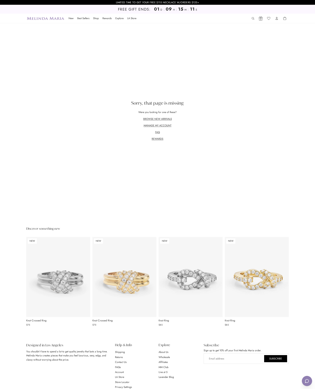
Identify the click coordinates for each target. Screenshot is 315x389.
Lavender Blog (166, 377)
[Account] (277, 18)
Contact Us (121, 362)
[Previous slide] (31, 277)
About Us (163, 352)
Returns (119, 357)
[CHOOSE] (84, 311)
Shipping (120, 352)
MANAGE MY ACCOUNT (158, 125)
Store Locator (122, 382)
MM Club (163, 367)
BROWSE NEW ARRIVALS (157, 119)
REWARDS (157, 139)
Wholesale (164, 357)
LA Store (119, 377)
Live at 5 (163, 372)
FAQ (157, 132)
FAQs (118, 367)
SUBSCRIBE (275, 359)
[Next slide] (84, 277)
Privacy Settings (123, 387)
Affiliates (163, 362)
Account (119, 372)
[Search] (253, 18)
